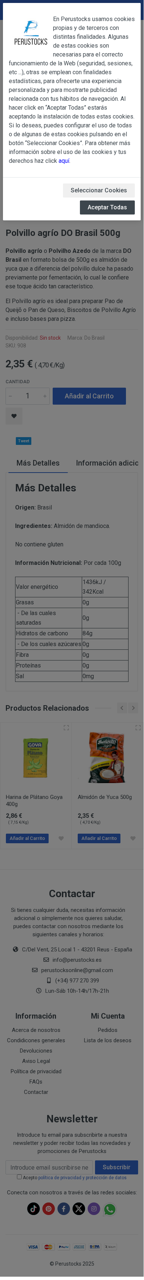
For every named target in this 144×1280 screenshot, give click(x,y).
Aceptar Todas (107, 207)
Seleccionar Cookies (99, 190)
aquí (64, 160)
